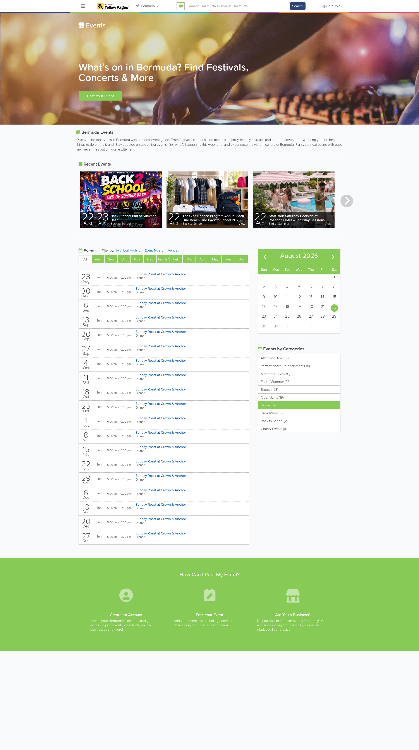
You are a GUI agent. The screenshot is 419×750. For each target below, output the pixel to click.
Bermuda (147, 6)
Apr (202, 259)
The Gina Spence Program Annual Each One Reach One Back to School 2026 (213, 218)
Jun (228, 259)
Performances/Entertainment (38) (285, 365)
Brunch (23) (269, 389)
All (85, 259)
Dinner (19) (268, 405)
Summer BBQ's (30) (275, 373)
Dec (150, 259)
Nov (137, 259)
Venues (173, 250)
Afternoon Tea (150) (275, 358)
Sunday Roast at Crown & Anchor (161, 274)
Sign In (325, 6)
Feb (176, 259)
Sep (111, 259)
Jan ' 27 (163, 259)
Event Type (153, 251)
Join (337, 6)
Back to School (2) (274, 420)
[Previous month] (265, 256)
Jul (241, 259)
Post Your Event (100, 96)
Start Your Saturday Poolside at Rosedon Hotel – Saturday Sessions (297, 218)
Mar (189, 259)
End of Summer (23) (275, 381)
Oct (124, 259)
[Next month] (333, 256)
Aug (98, 259)
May (215, 259)
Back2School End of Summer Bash (133, 218)
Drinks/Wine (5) (272, 413)
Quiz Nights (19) (272, 397)
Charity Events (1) (273, 428)
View (155, 224)
